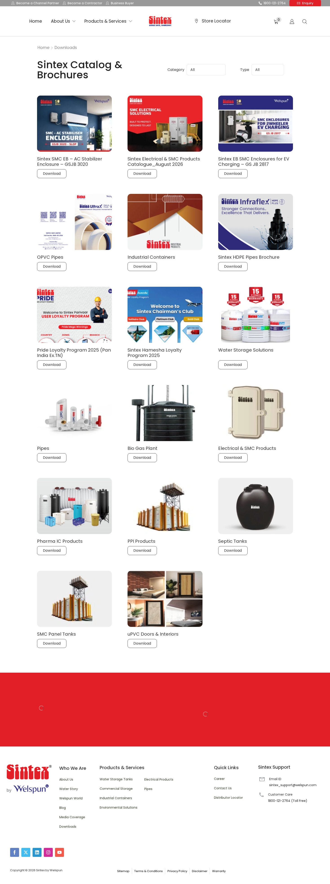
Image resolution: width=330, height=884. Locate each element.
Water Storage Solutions (245, 350)
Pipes (43, 448)
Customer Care (280, 794)
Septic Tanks (232, 541)
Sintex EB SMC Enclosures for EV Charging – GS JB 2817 (253, 161)
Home (43, 47)
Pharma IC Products (60, 541)
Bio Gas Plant (142, 448)
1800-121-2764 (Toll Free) (287, 801)
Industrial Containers (151, 257)
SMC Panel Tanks (56, 634)
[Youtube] (59, 852)
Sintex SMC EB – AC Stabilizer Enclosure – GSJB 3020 (69, 161)
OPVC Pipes (50, 257)
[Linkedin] (37, 852)
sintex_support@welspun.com (293, 785)
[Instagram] (48, 852)
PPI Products (141, 541)
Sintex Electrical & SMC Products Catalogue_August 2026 (164, 161)
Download (52, 173)
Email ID (275, 779)
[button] (277, 20)
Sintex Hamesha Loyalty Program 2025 (155, 353)
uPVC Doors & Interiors (153, 634)
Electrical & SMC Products (247, 448)
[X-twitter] (25, 852)
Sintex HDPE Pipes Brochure (248, 257)
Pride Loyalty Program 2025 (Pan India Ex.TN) (74, 353)
